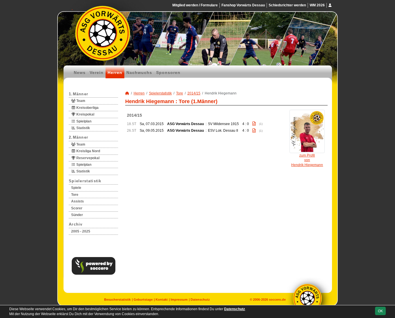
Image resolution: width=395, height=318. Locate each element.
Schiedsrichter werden (287, 5)
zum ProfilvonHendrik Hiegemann (307, 160)
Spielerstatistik (85, 181)
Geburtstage (143, 299)
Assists (77, 201)
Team (80, 101)
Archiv (76, 224)
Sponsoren (168, 72)
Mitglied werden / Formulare (195, 5)
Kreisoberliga (87, 108)
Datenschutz (200, 299)
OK (380, 311)
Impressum (179, 299)
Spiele (76, 188)
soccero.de (277, 299)
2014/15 (193, 93)
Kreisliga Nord (87, 151)
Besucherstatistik (117, 299)
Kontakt (162, 299)
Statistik (82, 128)
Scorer (76, 208)
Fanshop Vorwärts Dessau (243, 5)
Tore (74, 195)
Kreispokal (84, 114)
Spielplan (83, 121)
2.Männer (78, 137)
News (80, 72)
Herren (115, 72)
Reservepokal (87, 158)
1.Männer (78, 94)
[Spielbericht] (254, 123)
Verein (97, 72)
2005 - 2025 (80, 231)
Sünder (77, 215)
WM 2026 (317, 5)
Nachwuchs (139, 72)
